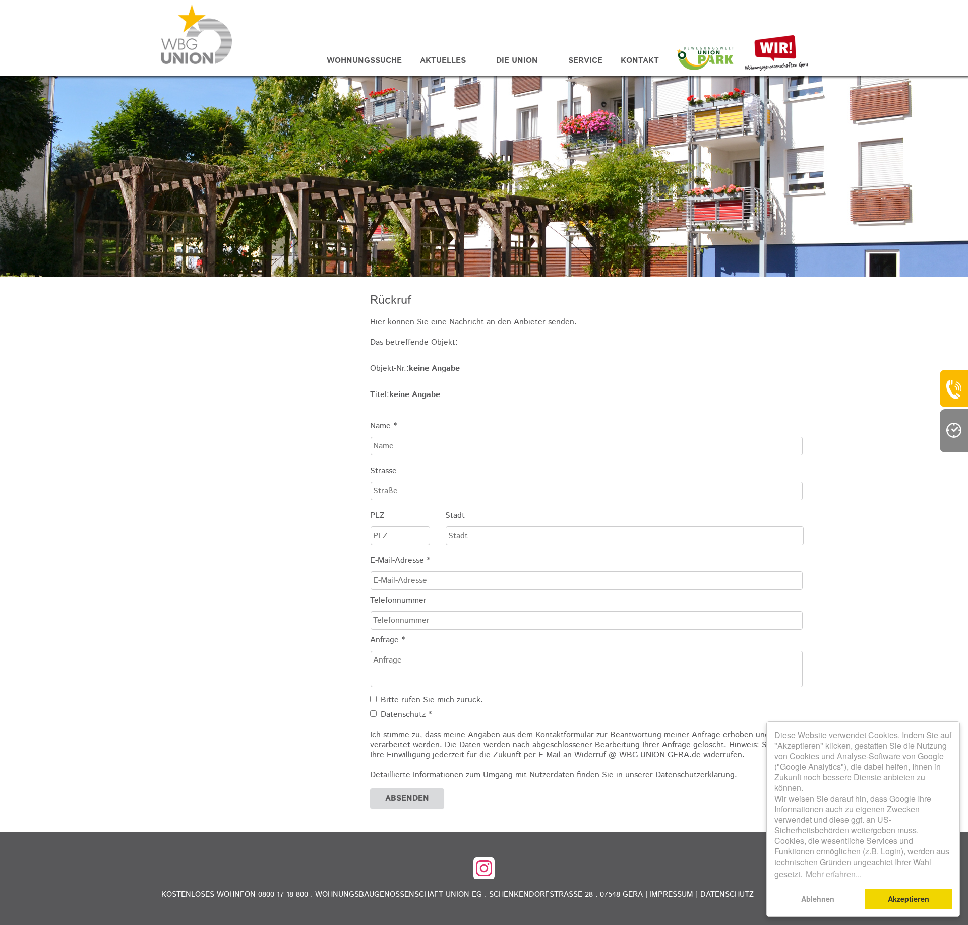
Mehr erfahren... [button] (834, 874)
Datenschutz (727, 894)
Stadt (455, 516)
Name (383, 426)
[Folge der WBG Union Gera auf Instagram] (484, 868)
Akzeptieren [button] (908, 899)
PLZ (377, 516)
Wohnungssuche (364, 61)
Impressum (671, 894)
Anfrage (387, 640)
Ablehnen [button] (817, 899)
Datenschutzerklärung (695, 775)
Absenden (407, 798)
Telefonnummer (398, 601)
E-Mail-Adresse (400, 561)
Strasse (383, 471)
